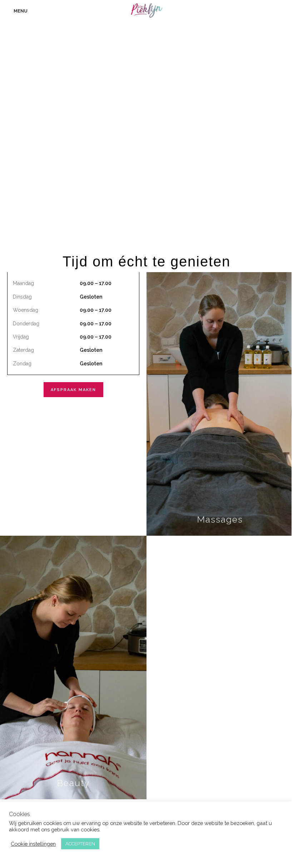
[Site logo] (147, 10)
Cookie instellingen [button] (33, 844)
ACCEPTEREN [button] (80, 843)
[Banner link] (219, 404)
